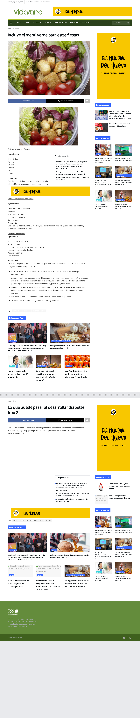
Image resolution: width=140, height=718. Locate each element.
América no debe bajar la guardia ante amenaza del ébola (119, 485)
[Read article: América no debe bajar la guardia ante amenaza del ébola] (101, 487)
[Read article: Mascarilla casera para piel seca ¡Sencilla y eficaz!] (101, 127)
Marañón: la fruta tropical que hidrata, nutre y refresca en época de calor (76, 374)
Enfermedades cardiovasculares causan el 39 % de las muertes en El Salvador (103, 160)
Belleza (48, 23)
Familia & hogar (60, 23)
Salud (27, 23)
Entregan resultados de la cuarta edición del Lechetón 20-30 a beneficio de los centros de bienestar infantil (120, 114)
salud (43, 311)
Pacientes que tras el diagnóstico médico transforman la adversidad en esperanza (103, 183)
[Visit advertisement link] (92, 11)
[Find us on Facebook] (124, 637)
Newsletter (29, 2)
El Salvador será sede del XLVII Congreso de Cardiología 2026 (123, 159)
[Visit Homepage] (25, 11)
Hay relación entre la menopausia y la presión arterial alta (18, 374)
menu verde (17, 311)
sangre (48, 520)
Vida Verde (74, 23)
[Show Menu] (11, 22)
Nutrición (37, 23)
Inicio (19, 23)
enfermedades (31, 520)
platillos (36, 311)
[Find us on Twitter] (127, 637)
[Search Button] (128, 23)
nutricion (27, 311)
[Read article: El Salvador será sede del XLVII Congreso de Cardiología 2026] (123, 150)
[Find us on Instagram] (130, 637)
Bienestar (86, 23)
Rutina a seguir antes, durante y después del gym (119, 497)
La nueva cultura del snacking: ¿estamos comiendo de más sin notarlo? (123, 206)
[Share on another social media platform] (87, 101)
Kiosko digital (38, 2)
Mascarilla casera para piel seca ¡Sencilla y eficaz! (119, 125)
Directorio (46, 2)
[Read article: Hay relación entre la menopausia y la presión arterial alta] (20, 361)
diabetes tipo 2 (18, 520)
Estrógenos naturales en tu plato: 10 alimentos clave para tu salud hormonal (123, 182)
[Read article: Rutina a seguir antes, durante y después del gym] (101, 499)
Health (12, 366)
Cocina (68, 366)
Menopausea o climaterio (61, 340)
